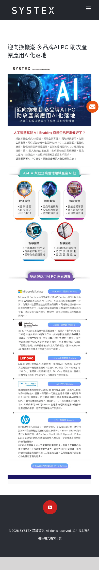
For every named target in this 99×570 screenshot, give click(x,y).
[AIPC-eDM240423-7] (49, 379)
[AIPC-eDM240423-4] (49, 286)
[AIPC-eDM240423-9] (49, 461)
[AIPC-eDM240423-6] (49, 354)
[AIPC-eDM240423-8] (49, 413)
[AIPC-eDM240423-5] (49, 319)
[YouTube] (50, 507)
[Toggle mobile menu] (88, 8)
